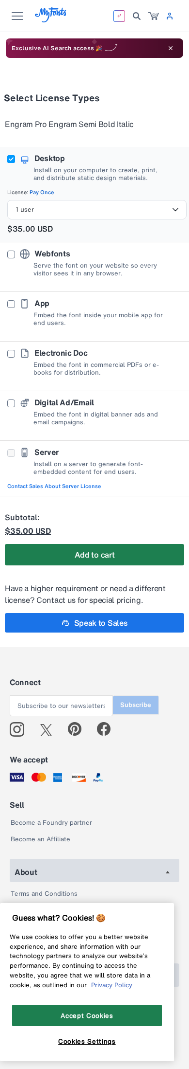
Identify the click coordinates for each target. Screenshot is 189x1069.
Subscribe (135, 704)
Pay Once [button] (42, 192)
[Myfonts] (51, 20)
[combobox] (97, 209)
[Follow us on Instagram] (21, 729)
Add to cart (94, 555)
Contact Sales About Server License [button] (54, 486)
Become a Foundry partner (51, 822)
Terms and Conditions (44, 893)
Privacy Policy (111, 985)
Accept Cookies (87, 1015)
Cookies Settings (87, 1041)
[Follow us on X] (50, 729)
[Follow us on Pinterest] (79, 729)
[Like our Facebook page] (108, 729)
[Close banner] (170, 48)
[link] (153, 16)
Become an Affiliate (40, 839)
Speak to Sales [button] (101, 623)
